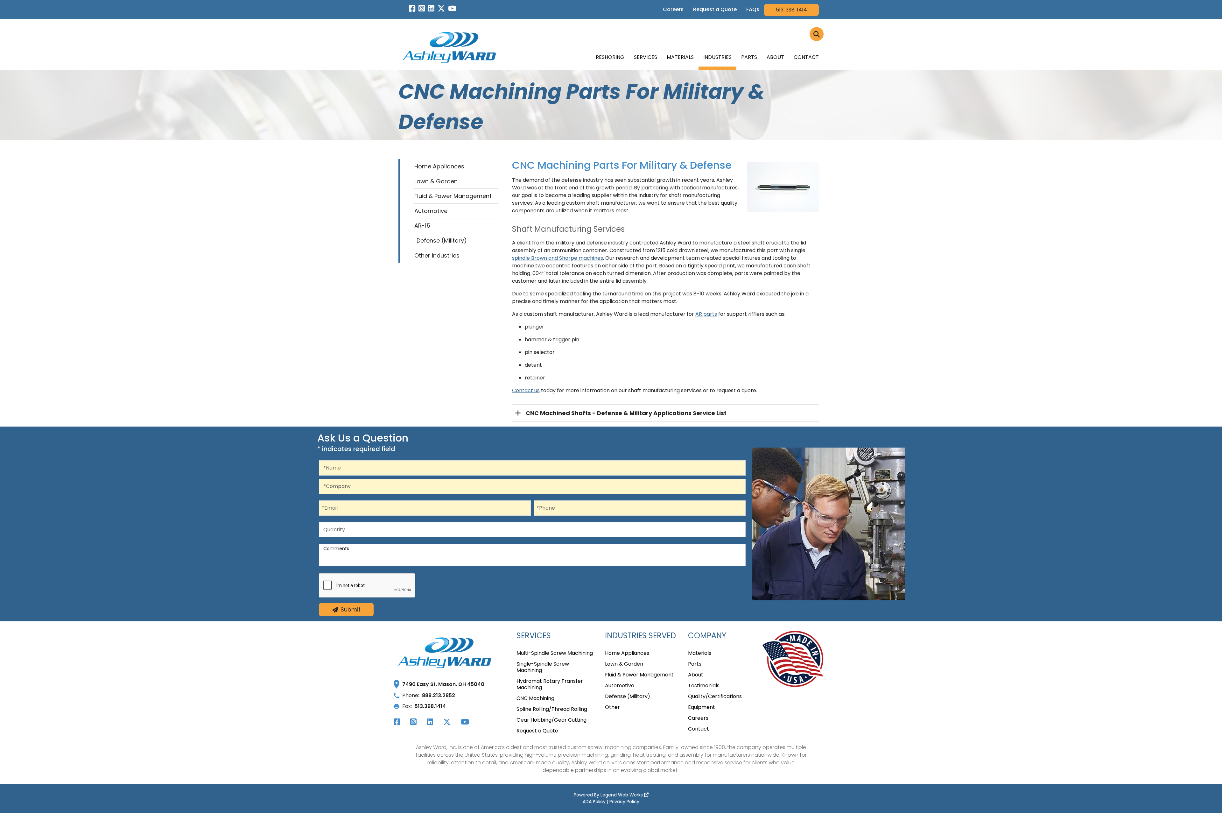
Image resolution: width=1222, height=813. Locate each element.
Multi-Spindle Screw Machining (554, 653)
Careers (673, 9)
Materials (680, 57)
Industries (717, 57)
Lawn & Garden (436, 181)
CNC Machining (535, 698)
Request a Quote (715, 9)
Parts (749, 57)
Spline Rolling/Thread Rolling (551, 709)
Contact (806, 57)
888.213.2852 (438, 695)
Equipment (701, 707)
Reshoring (610, 57)
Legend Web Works (622, 795)
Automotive (430, 211)
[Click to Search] (817, 34)
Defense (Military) (442, 240)
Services (645, 57)
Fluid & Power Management (453, 196)
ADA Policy (594, 801)
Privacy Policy (624, 801)
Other (612, 707)
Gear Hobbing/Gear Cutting (551, 720)
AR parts (706, 314)
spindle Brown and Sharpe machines (557, 258)
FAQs (752, 9)
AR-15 (422, 226)
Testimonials (704, 685)
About (775, 57)
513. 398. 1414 (791, 9)
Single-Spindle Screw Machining (542, 667)
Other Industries (437, 255)
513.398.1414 (430, 706)
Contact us (526, 390)
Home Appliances (439, 166)
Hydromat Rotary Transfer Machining (549, 684)
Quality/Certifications (715, 696)
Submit (351, 609)
